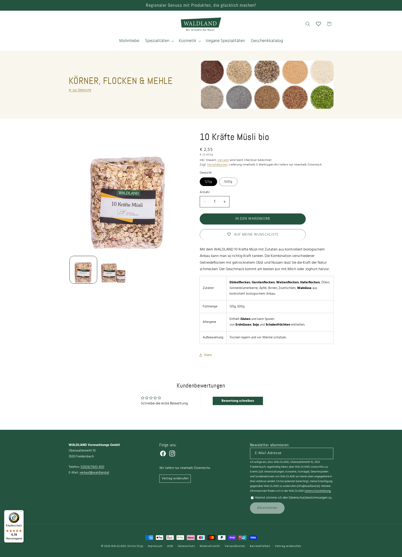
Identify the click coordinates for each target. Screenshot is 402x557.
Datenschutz (186, 546)
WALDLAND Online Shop (127, 546)
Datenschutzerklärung (317, 491)
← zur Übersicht (80, 90)
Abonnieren (267, 508)
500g (228, 181)
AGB (170, 546)
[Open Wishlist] (318, 24)
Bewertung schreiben (238, 401)
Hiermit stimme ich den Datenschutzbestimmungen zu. (293, 498)
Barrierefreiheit (260, 546)
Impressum (155, 546)
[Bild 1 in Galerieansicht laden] (83, 269)
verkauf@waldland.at (94, 472)
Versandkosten (217, 164)
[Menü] (21, 512)
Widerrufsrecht (210, 546)
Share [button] (208, 355)
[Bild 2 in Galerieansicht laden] (113, 269)
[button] (159, 41)
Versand (223, 160)
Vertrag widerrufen (175, 478)
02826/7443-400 (92, 467)
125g (208, 181)
